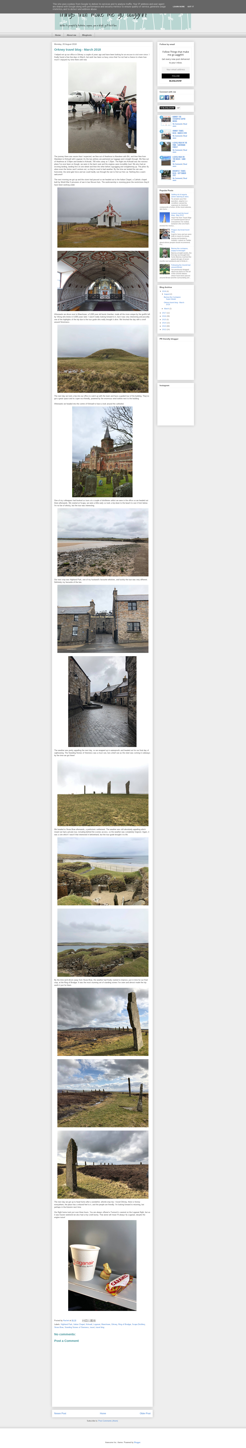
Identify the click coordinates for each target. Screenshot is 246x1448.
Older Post (145, 1413)
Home (58, 35)
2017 (164, 313)
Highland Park (66, 1324)
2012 (164, 329)
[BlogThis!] (86, 1320)
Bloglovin (87, 35)
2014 (164, 323)
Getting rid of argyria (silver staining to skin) (179, 196)
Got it (190, 7)
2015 (164, 320)
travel (92, 1327)
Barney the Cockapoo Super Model (179, 118)
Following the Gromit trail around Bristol (180, 266)
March (166, 309)
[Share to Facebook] (91, 1320)
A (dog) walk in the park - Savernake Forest (180, 144)
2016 (164, 316)
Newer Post (60, 1413)
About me (71, 35)
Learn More (179, 7)
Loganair (96, 1324)
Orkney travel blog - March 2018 (180, 131)
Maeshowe (105, 1324)
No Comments (177, 124)
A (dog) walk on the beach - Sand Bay (179, 159)
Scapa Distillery (138, 1324)
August (167, 294)
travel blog (100, 1327)
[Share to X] (89, 1320)
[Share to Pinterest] (94, 1320)
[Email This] (83, 1320)
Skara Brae (58, 1327)
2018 (164, 291)
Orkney (114, 1324)
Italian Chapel (79, 1324)
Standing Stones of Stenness (77, 1327)
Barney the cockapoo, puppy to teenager (179, 249)
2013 (164, 326)
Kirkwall (89, 1324)
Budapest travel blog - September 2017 (179, 173)
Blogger (137, 1442)
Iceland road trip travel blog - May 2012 (179, 214)
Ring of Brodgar (124, 1324)
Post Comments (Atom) (108, 1421)
